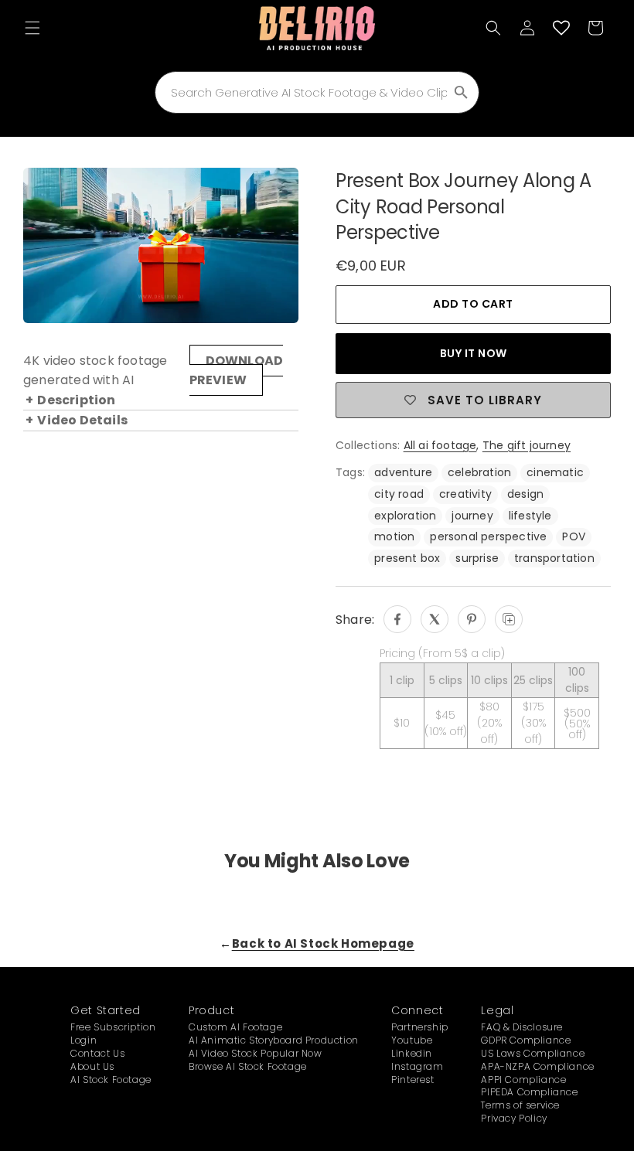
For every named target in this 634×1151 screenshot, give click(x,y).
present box (407, 558)
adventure (403, 472)
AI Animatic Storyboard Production (274, 1040)
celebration (479, 472)
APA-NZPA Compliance (537, 1066)
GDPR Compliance (526, 1040)
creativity (465, 494)
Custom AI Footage (235, 1027)
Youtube (411, 1040)
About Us (92, 1066)
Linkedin (411, 1053)
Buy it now (473, 353)
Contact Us (97, 1053)
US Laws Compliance (533, 1053)
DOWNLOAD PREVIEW (236, 371)
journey (472, 515)
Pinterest (412, 1079)
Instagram (417, 1066)
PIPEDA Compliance (529, 1091)
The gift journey (526, 445)
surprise (477, 558)
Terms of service (520, 1105)
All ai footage (440, 445)
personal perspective (488, 536)
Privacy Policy (514, 1118)
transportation (554, 558)
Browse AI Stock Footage (248, 1066)
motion (394, 536)
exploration (405, 515)
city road (399, 494)
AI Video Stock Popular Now (255, 1053)
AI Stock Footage (111, 1079)
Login (83, 1040)
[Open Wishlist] (561, 28)
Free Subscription (112, 1027)
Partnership (419, 1027)
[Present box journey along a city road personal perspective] (397, 619)
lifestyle (530, 515)
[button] (32, 28)
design (525, 494)
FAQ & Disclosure (522, 1027)
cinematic (555, 472)
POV (573, 536)
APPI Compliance (523, 1079)
